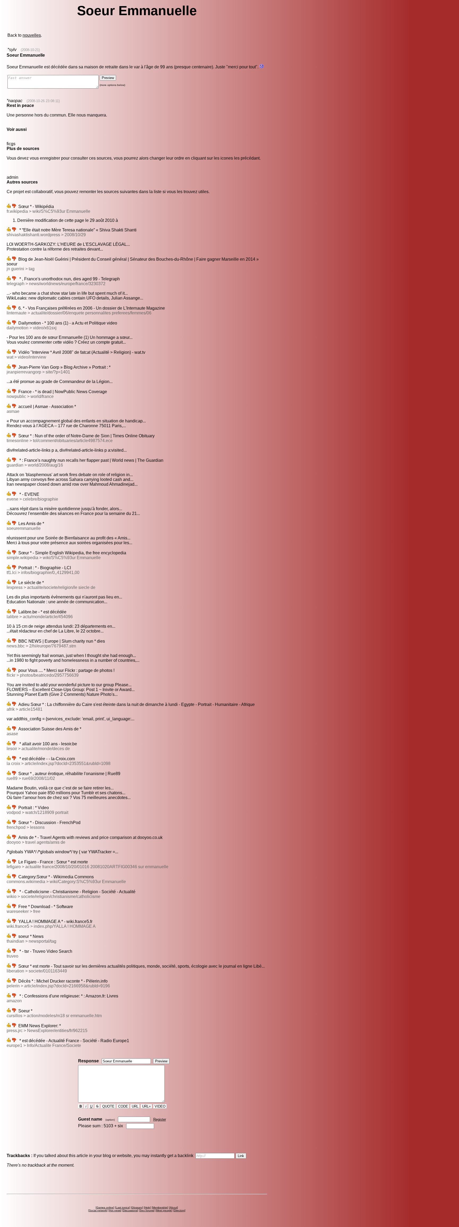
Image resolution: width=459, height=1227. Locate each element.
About (173, 1207)
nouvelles (32, 35)
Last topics (122, 1207)
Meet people (164, 1210)
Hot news (115, 1210)
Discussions (130, 1210)
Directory (179, 1210)
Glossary (136, 1207)
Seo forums (147, 1210)
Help (147, 1207)
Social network (98, 1210)
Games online (104, 1207)
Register (159, 1119)
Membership (159, 1207)
